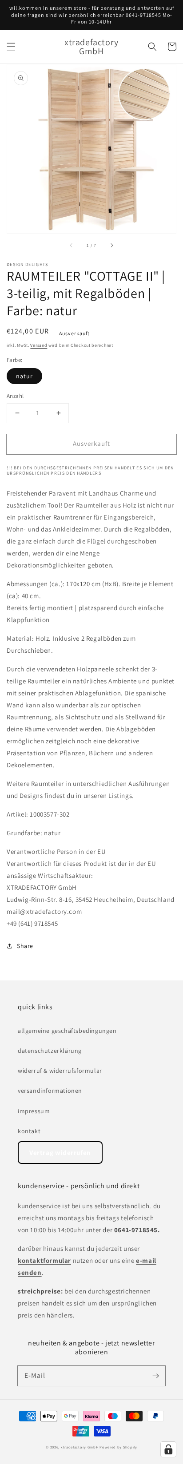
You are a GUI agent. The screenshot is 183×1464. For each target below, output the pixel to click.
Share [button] (25, 946)
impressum (34, 1111)
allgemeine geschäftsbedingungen (67, 1031)
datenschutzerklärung (50, 1051)
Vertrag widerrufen (60, 1152)
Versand (38, 345)
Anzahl (15, 396)
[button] (11, 46)
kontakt (29, 1131)
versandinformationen (50, 1091)
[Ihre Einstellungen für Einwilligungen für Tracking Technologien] (168, 1449)
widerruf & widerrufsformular (60, 1071)
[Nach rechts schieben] (111, 245)
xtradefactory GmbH (80, 1446)
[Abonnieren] (155, 1375)
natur (24, 376)
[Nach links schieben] (71, 245)
